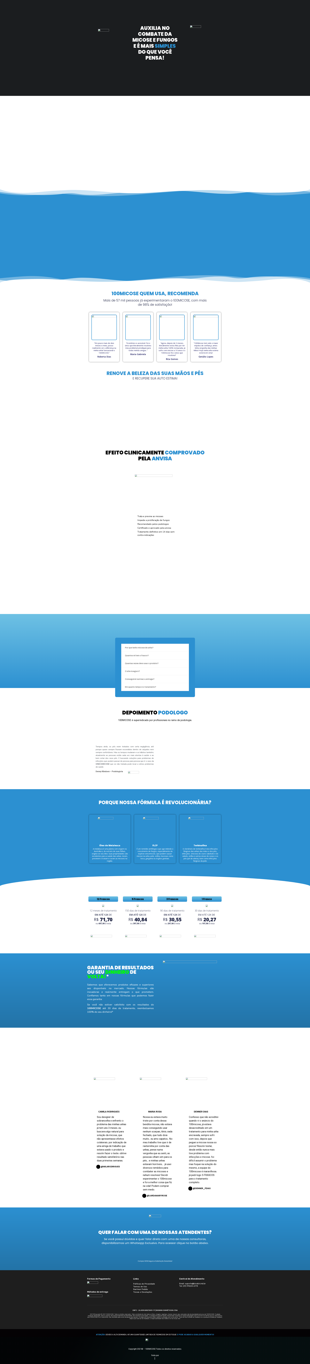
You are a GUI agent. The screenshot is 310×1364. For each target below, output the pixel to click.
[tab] (155, 648)
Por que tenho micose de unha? (139, 648)
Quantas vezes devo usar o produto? (142, 663)
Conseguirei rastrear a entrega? (139, 679)
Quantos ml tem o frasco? (137, 655)
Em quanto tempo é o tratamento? (140, 687)
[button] (103, 899)
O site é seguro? (132, 671)
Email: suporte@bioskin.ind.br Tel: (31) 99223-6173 (192, 1285)
